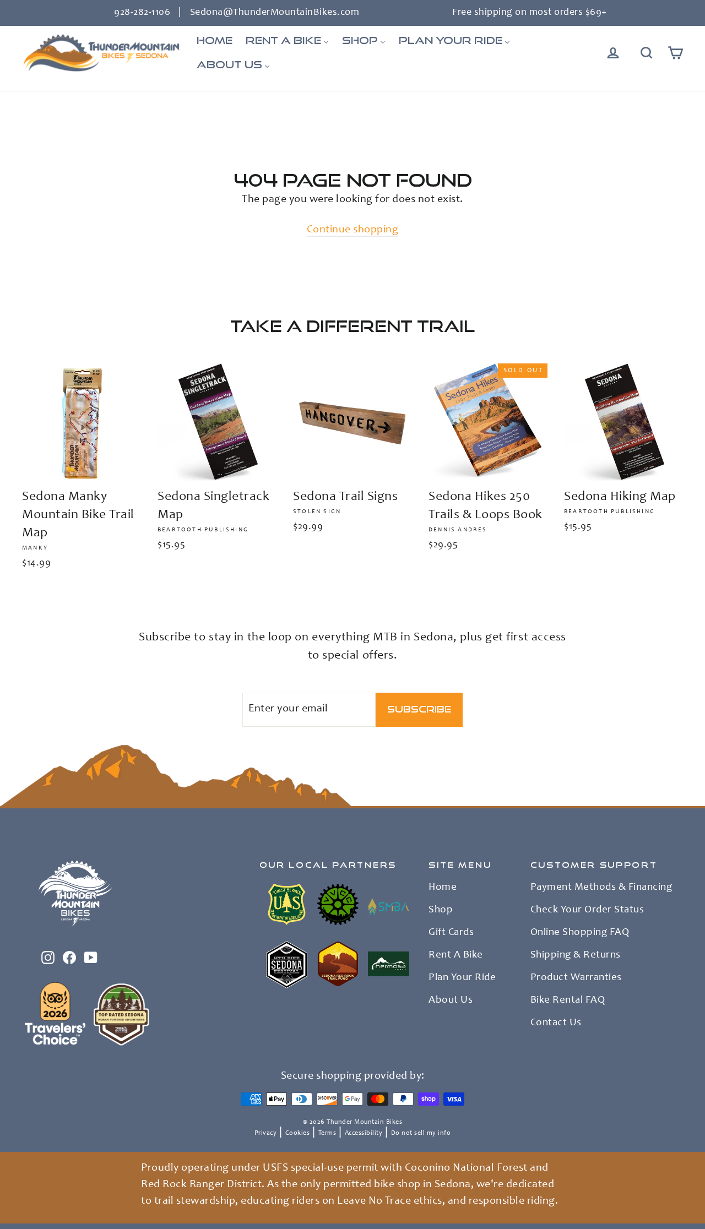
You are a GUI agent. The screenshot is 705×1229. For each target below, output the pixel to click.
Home (443, 888)
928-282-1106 (142, 13)
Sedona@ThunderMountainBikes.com (275, 13)
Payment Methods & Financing (601, 888)
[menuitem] (214, 41)
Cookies (297, 1133)
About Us (451, 1000)
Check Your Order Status (587, 910)
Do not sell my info (421, 1133)
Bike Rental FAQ (567, 1000)
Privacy (265, 1133)
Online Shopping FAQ (580, 933)
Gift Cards (451, 933)
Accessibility (364, 1133)
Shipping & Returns (575, 955)
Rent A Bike (456, 955)
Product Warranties (576, 978)
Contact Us (556, 1023)
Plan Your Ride (462, 978)
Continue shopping (353, 230)
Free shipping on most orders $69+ (529, 13)
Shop (441, 910)
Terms (327, 1133)
